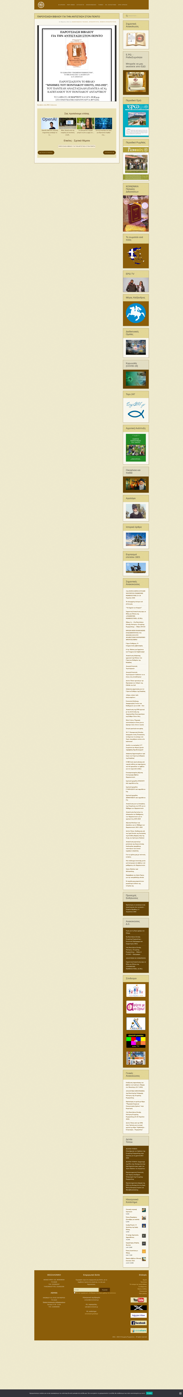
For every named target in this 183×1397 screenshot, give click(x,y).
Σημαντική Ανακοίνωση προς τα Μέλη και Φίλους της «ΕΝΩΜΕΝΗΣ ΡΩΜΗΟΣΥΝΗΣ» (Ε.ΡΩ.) (136, 615)
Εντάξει (149, 1393)
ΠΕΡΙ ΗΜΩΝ (71, 4)
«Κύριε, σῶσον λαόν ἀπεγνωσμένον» (132, 696)
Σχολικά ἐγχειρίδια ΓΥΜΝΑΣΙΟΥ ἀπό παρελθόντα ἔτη (135, 789)
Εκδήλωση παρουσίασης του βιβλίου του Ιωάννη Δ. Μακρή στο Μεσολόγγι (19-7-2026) (135, 1085)
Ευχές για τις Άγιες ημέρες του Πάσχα (135, 932)
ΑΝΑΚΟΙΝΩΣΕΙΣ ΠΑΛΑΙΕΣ (80, 21)
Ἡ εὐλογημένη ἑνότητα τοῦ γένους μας (134, 603)
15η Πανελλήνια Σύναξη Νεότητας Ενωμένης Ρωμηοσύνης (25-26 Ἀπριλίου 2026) (135, 1115)
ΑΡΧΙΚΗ (62, 4)
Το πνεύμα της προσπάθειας (138, 1284)
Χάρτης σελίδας (142, 1289)
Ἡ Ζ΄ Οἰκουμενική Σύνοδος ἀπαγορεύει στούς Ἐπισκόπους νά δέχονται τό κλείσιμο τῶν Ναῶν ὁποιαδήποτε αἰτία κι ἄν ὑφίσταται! (135, 737)
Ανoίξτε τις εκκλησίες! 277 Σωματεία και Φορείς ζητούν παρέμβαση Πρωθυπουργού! (135, 747)
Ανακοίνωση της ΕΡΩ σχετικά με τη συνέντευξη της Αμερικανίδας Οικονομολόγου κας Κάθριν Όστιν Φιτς (135, 713)
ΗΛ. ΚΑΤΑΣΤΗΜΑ (110, 4)
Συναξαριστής (142, 1286)
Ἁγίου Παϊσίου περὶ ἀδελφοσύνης (132, 870)
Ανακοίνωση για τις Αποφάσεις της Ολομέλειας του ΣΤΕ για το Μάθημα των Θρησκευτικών (135, 806)
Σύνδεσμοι (131, 978)
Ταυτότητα (144, 1282)
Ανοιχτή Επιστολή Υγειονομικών (131, 667)
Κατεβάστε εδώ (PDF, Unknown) (47, 105)
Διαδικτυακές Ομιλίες (132, 332)
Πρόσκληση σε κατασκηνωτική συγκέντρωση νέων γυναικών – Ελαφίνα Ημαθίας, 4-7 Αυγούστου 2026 (135, 908)
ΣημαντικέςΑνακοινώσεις (133, 583)
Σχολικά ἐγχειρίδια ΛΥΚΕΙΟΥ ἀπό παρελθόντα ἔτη (135, 782)
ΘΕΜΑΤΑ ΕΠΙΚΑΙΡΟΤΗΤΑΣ (108, 21)
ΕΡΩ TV (130, 274)
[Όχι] (180, 1393)
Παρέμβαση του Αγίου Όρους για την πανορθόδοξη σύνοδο (135, 876)
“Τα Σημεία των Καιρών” (134, 607)
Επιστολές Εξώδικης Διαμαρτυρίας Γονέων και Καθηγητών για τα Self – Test (135, 703)
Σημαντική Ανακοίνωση (132, 25)
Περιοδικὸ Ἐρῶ (133, 100)
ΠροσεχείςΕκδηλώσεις (132, 896)
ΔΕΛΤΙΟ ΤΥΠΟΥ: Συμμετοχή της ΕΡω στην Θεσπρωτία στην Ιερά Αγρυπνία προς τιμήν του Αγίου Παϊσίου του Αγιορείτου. (135, 1165)
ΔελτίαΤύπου (129, 1140)
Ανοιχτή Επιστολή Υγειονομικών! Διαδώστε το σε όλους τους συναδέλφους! (135, 675)
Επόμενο (109, 152)
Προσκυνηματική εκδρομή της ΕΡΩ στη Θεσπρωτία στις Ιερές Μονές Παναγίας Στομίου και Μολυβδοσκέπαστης (135, 1186)
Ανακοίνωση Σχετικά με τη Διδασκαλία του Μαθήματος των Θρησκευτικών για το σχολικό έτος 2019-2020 (134, 815)
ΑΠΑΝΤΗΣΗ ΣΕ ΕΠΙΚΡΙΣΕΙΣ (136, 958)
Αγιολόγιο (131, 498)
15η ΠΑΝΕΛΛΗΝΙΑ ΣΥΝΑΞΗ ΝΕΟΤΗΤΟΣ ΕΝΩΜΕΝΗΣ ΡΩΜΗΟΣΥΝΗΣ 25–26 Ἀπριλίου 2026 (135, 594)
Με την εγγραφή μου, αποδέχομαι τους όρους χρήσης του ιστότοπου (96, 1293)
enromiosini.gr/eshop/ (91, 1313)
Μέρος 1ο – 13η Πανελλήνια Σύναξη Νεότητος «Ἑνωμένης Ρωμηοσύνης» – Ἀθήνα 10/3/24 (135, 624)
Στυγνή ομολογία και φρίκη (134, 728)
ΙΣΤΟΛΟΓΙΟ (80, 4)
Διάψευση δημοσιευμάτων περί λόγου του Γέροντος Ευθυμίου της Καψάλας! (135, 756)
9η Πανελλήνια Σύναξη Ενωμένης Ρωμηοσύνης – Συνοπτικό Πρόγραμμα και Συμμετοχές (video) (134, 940)
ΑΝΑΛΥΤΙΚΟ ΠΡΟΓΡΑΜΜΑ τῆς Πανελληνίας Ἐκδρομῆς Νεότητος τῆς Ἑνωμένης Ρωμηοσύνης (135, 1094)
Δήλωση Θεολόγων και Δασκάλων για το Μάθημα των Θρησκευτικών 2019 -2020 (135, 825)
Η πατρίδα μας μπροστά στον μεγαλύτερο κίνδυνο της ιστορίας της (135, 883)
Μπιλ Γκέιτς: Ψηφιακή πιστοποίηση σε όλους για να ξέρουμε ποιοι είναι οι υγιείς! (135, 722)
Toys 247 (130, 394)
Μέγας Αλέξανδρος (135, 297)
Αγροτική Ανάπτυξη (135, 428)
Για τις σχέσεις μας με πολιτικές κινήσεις (135, 856)
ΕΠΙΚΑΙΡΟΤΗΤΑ (94, 21)
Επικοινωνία (143, 1291)
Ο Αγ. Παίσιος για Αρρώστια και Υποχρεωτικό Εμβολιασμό (135, 651)
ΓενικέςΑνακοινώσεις (133, 1074)
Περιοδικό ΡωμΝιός (136, 142)
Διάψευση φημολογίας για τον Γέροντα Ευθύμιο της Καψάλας (135, 690)
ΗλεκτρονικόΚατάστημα (132, 1200)
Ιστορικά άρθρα (134, 527)
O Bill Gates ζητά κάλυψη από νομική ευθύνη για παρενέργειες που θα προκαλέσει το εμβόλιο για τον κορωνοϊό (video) (135, 765)
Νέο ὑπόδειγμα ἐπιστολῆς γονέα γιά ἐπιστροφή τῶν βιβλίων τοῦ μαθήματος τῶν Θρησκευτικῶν (135, 863)
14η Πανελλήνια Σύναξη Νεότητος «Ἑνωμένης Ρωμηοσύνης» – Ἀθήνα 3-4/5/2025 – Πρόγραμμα (134, 951)
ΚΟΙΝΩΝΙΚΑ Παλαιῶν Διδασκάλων (132, 189)
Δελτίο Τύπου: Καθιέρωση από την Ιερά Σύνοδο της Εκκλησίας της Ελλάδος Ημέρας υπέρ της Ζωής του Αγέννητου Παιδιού (136, 834)
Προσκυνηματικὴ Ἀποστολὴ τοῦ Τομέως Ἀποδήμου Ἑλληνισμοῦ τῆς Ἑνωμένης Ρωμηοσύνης (134, 1176)
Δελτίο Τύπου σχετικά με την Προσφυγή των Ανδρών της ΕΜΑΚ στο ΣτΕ (135, 683)
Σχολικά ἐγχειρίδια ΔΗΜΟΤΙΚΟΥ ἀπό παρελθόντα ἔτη (135, 798)
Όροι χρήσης (143, 1293)
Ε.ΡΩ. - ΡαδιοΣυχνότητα (134, 56)
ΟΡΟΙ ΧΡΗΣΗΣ (122, 4)
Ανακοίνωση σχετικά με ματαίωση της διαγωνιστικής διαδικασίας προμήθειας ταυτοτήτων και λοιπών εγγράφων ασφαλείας (135, 846)
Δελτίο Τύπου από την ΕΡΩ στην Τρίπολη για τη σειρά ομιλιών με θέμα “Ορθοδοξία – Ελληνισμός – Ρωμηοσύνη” (135, 1126)
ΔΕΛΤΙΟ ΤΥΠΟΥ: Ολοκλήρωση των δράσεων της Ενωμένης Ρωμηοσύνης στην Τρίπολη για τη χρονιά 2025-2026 (135, 1153)
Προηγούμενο (46, 152)
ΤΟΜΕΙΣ (100, 4)
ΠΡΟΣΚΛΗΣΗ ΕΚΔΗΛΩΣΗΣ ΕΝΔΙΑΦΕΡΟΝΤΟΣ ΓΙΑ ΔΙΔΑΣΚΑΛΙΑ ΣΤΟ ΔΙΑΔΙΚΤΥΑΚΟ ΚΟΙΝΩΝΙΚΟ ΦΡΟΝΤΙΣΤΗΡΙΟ (135, 635)
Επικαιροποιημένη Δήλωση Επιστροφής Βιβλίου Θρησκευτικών (134, 775)
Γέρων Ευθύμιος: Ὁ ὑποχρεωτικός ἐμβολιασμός (134, 644)
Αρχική (145, 1279)
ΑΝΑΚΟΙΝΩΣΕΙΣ (91, 4)
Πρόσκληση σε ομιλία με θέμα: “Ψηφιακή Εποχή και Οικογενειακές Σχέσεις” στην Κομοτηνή (135, 1105)
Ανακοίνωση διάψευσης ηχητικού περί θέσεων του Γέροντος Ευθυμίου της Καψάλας (134, 659)
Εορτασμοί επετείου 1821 (133, 555)
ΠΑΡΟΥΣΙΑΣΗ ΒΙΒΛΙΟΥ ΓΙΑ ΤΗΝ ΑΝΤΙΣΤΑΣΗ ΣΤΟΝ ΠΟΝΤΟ (77, 146)
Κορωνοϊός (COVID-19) (132, 364)
